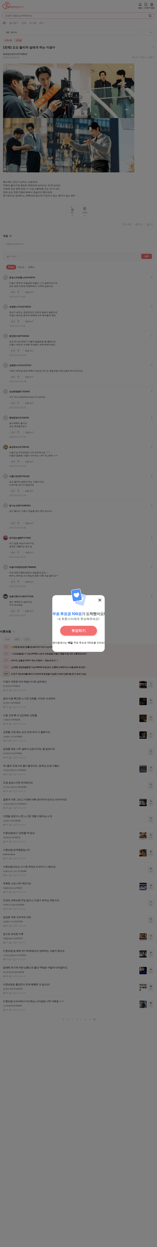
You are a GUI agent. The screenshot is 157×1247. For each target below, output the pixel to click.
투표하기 (78, 630)
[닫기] (100, 600)
